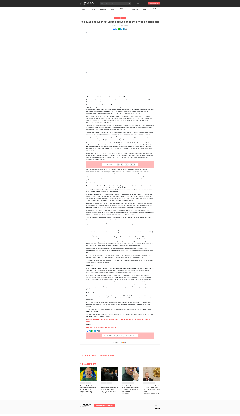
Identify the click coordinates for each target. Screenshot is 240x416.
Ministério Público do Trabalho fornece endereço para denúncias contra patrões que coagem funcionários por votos (88, 389)
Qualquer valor (132, 164)
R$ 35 (127, 164)
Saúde (112, 9)
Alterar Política (137, 409)
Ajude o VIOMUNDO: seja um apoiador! (104, 405)
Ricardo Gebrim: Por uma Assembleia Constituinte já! (101, 327)
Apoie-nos (154, 9)
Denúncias (103, 9)
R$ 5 (118, 164)
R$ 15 (122, 164)
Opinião (145, 9)
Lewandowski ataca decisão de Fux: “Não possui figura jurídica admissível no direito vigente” (151, 388)
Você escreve (122, 9)
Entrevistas (135, 9)
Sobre (112, 409)
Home (83, 9)
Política (93, 9)
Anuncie (118, 409)
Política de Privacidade (126, 409)
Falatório (123, 17)
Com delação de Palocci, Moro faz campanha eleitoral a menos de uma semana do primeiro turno (130, 388)
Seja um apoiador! (154, 3)
